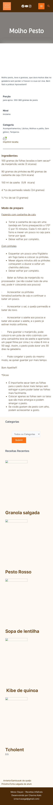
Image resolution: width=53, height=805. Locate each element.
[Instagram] (30, 6)
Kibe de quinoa (21, 690)
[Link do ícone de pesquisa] (48, 6)
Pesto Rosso (18, 571)
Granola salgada (22, 512)
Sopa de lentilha (22, 631)
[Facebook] (23, 6)
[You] (26, 6)
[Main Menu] (41, 6)
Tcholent (14, 749)
